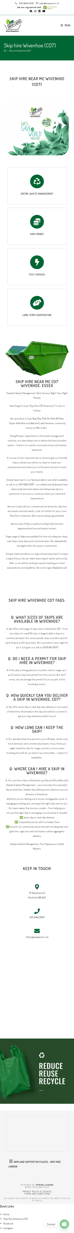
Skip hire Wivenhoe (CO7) (20, 50)
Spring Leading (45, 1184)
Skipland (56, 567)
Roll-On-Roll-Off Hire (53, 418)
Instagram (8, 1228)
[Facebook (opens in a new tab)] (31, 11)
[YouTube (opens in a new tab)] (43, 11)
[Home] (5, 50)
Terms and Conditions (37, 1193)
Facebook (8, 1223)
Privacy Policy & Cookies (37, 1191)
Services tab (37, 479)
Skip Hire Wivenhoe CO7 (15, 1218)
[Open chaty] (64, 1224)
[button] (37, 1163)
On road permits (58, 541)
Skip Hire (36, 418)
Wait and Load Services (42, 423)
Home (6, 1214)
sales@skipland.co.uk (49, 3)
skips (23, 536)
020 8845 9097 (26, 3)
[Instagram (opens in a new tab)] (35, 11)
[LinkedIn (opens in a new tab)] (39, 11)
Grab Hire (20, 423)
